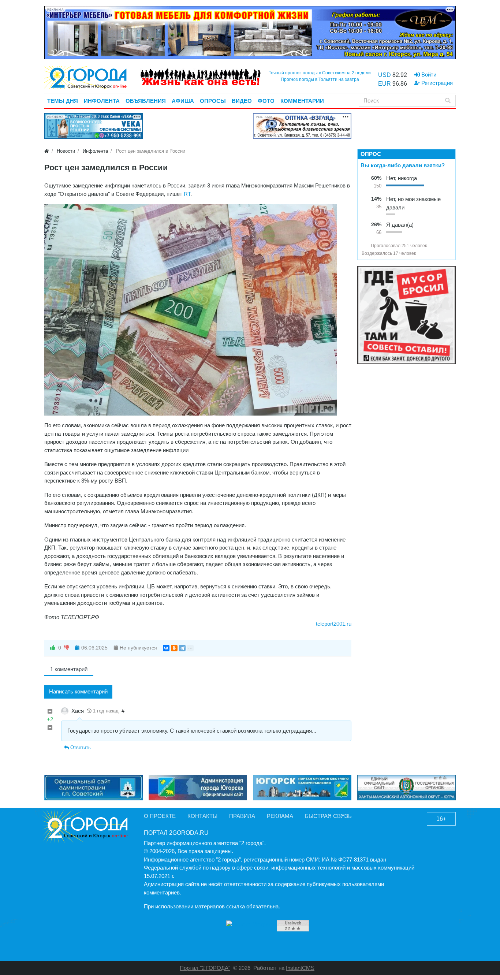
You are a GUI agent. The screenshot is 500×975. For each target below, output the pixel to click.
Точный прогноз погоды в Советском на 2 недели (320, 72)
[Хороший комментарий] (50, 711)
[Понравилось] (52, 648)
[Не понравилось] (66, 648)
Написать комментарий (78, 691)
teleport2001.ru (333, 624)
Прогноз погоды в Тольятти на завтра (320, 79)
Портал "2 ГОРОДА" (205, 968)
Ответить (80, 747)
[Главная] (46, 151)
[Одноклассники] (174, 648)
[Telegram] (182, 648)
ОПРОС (371, 154)
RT (187, 194)
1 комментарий (68, 669)
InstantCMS (300, 968)
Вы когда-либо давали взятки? (403, 165)
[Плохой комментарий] (50, 728)
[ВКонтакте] (166, 648)
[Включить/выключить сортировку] (365, 246)
